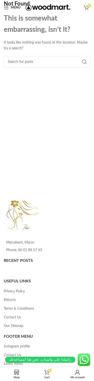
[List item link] (47, 250)
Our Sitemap (13, 326)
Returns (10, 300)
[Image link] (23, 215)
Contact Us (12, 317)
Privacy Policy (14, 291)
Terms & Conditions (19, 308)
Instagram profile (17, 346)
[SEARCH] (84, 62)
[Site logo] (48, 7)
